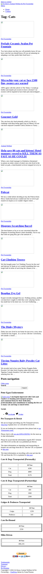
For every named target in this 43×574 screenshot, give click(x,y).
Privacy (3, 566)
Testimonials (5, 562)
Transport (4, 564)
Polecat (5, 192)
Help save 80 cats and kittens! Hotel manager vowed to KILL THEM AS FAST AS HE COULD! (21, 153)
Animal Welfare (6, 146)
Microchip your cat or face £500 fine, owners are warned (19, 82)
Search (3, 385)
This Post (4, 425)
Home (7, 9)
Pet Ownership (6, 39)
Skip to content (6, 2)
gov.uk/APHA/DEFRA (22, 434)
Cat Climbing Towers (13, 259)
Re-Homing (5, 568)
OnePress (13, 572)
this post (5, 449)
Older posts (5, 383)
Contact (8, 11)
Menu (3, 6)
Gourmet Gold (9, 116)
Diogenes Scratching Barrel (16, 225)
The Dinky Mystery (12, 327)
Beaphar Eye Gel (10, 293)
